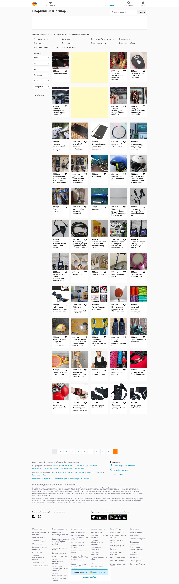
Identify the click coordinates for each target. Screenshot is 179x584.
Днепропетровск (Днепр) (75, 472)
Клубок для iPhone (137, 561)
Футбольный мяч (91, 466)
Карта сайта (134, 529)
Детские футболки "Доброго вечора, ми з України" (79, 558)
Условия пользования (135, 553)
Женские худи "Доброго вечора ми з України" (60, 534)
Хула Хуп (37, 43)
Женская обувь (38, 544)
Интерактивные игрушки (116, 553)
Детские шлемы (66, 468)
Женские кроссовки (59, 529)
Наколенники (124, 39)
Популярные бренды (138, 539)
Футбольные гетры (51, 468)
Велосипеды (36, 479)
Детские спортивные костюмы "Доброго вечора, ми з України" (79, 565)
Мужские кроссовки (98, 529)
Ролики (113, 549)
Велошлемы (79, 468)
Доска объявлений (39, 34)
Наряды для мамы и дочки (60, 549)
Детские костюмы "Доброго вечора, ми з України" (79, 537)
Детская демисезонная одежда (57, 561)
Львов (45, 475)
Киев (53, 472)
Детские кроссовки (117, 557)
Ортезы (47, 479)
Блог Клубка (134, 535)
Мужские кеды (96, 532)
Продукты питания (117, 532)
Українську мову (98, 572)
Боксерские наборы (127, 43)
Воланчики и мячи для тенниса (45, 47)
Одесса (90, 472)
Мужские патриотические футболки (97, 542)
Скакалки (78, 466)
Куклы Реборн (115, 529)
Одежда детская (77, 542)
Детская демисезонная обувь (60, 574)
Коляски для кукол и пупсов (118, 536)
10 (109, 451)
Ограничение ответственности (136, 548)
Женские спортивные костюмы (40, 533)
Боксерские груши (69, 47)
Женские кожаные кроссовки (39, 548)
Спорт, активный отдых (58, 34)
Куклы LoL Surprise (59, 556)
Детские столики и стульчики (59, 579)
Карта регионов (136, 532)
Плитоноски (37, 552)
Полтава (99, 472)
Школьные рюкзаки (117, 561)
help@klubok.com (136, 557)
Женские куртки (38, 529)
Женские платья (38, 537)
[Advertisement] (89, 22)
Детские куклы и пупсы (116, 541)
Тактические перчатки (95, 553)
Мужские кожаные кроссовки (98, 548)
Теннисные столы (69, 43)
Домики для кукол (78, 532)
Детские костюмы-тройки (78, 546)
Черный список (38, 95)
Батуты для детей (117, 546)
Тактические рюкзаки (40, 566)
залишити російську (89, 577)
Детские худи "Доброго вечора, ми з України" (60, 568)
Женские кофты (38, 562)
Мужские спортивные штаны (99, 559)
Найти (142, 12)
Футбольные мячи (40, 39)
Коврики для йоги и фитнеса (102, 39)
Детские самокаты (59, 553)
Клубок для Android (137, 564)
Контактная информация (135, 543)
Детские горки (76, 529)
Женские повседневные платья (38, 557)
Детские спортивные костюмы (118, 565)
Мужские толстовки (98, 563)
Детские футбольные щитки (62, 466)
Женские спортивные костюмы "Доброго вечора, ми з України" (60, 542)
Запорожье (36, 475)
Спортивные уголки (98, 43)
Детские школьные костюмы (78, 552)
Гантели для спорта (60, 479)
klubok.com (34, 3)
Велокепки (66, 39)
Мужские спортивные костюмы (99, 536)
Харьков (61, 472)
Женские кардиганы (40, 541)
